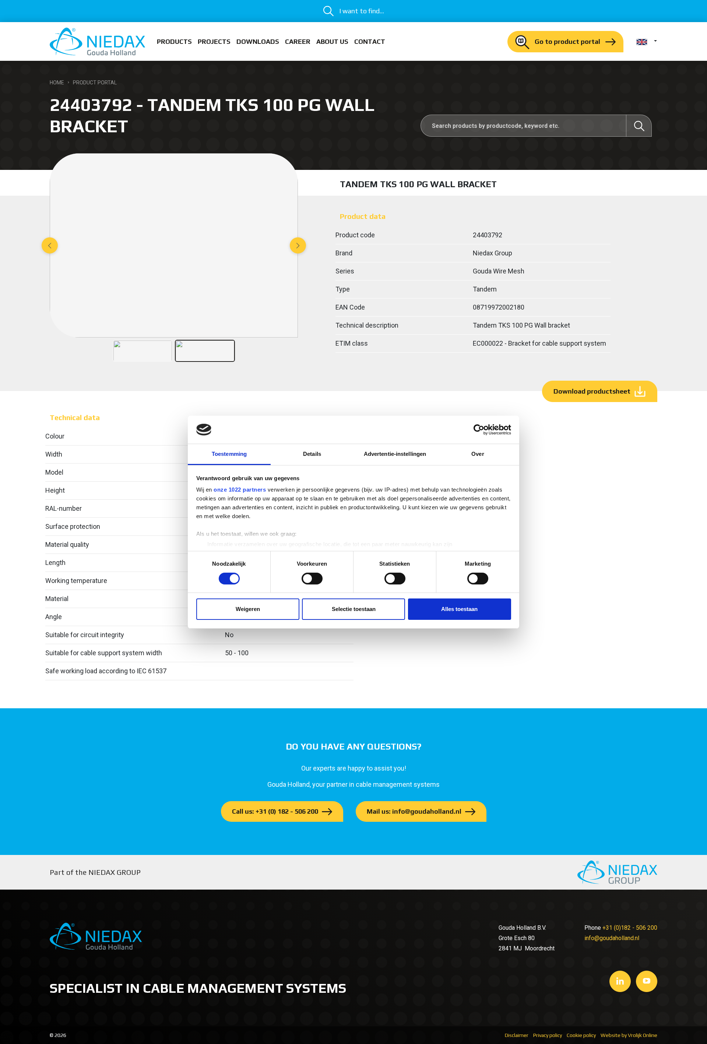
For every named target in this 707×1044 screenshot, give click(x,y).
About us (332, 41)
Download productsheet (591, 391)
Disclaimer (516, 1035)
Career (297, 41)
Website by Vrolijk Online (629, 1035)
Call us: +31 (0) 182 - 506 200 (275, 811)
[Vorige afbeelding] (50, 245)
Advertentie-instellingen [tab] (395, 454)
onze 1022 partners (240, 489)
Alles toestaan (459, 609)
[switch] (312, 578)
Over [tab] (477, 454)
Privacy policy (547, 1035)
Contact (369, 41)
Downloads (257, 41)
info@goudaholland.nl (611, 938)
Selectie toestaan (354, 609)
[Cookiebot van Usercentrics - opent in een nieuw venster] (479, 429)
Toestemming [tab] (229, 454)
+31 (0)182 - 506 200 (629, 927)
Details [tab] (312, 454)
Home (57, 82)
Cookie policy (581, 1035)
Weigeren (248, 609)
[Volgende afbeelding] (298, 245)
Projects (214, 41)
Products (174, 41)
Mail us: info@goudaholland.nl (414, 811)
